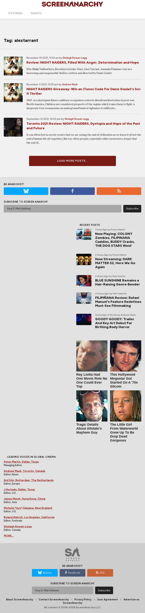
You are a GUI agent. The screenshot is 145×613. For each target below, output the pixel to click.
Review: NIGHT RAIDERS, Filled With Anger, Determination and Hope (82, 62)
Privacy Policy (82, 599)
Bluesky (47, 572)
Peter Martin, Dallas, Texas (21, 461)
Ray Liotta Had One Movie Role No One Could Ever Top (91, 380)
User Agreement (107, 599)
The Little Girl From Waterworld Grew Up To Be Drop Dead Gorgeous (124, 432)
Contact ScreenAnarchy (54, 599)
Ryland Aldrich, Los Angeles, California (29, 517)
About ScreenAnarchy (19, 599)
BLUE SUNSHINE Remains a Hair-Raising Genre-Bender (117, 282)
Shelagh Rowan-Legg (75, 57)
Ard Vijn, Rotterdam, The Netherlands (29, 480)
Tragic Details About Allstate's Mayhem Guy (89, 428)
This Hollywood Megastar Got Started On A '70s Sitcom (124, 380)
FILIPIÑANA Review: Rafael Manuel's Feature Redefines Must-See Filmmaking (118, 302)
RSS (102, 572)
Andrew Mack (70, 84)
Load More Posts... (72, 160)
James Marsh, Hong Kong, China (24, 498)
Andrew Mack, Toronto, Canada (24, 471)
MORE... (9, 535)
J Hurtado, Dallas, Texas (19, 489)
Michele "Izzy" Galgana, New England (28, 508)
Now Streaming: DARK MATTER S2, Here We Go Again (115, 263)
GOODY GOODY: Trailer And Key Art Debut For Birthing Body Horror (114, 323)
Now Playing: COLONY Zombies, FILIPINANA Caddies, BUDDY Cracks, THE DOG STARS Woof (115, 240)
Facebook (74, 572)
